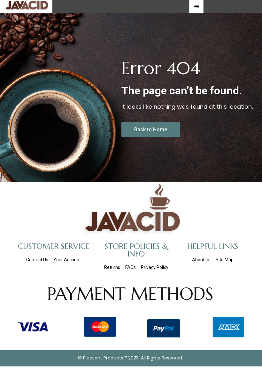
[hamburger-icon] (196, 6)
